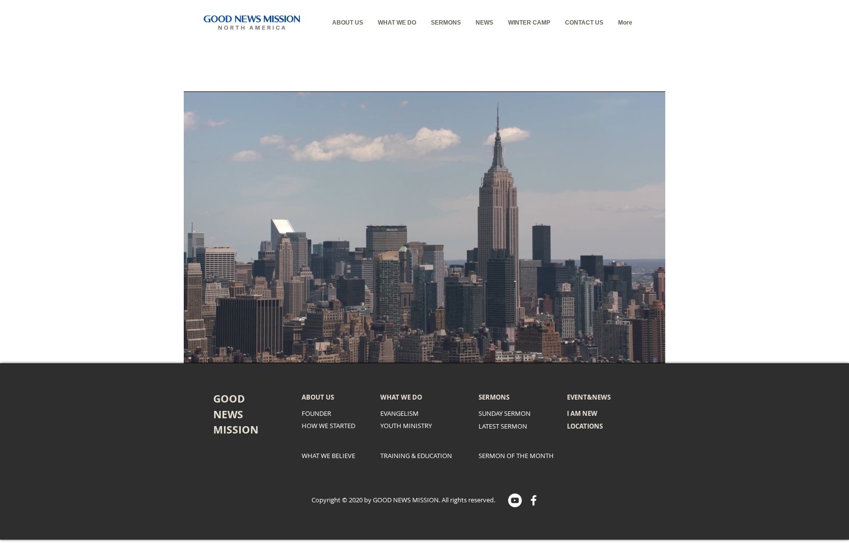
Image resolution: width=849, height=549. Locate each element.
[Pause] (196, 350)
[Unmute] (213, 350)
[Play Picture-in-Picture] (635, 350)
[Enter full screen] (652, 350)
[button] (347, 22)
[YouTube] (515, 500)
